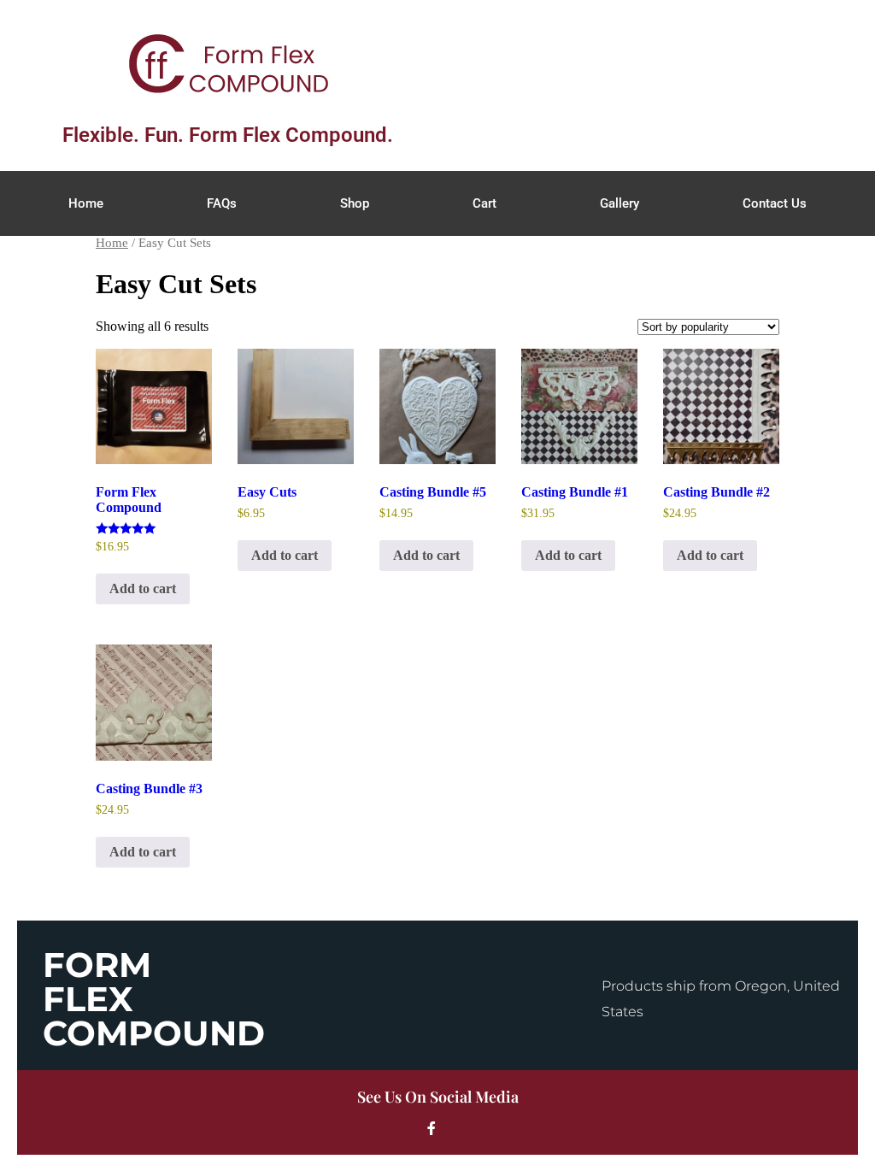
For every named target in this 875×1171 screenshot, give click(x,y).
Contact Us (775, 203)
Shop (354, 203)
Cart (484, 203)
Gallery (619, 203)
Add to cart (142, 588)
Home (85, 203)
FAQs (222, 203)
